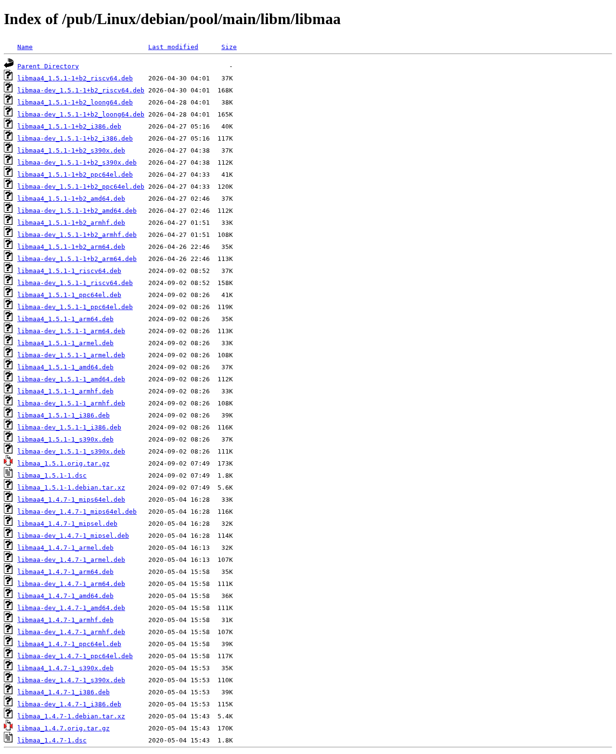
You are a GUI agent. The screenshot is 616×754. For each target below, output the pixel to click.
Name (25, 47)
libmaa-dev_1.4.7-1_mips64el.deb (77, 511)
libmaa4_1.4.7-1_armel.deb (65, 547)
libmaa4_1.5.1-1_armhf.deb (65, 391)
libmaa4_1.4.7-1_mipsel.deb (67, 523)
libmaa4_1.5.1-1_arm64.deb (65, 319)
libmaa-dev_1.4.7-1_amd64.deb (71, 607)
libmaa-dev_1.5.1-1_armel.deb (71, 355)
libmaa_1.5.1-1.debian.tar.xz (71, 487)
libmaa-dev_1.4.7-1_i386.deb (69, 704)
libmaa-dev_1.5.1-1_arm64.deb (71, 331)
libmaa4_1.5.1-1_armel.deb (65, 343)
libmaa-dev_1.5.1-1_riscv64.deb (75, 282)
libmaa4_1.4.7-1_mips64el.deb (71, 499)
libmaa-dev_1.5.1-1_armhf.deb (71, 403)
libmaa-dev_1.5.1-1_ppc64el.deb (75, 307)
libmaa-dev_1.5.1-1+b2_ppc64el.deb (80, 186)
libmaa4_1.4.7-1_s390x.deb (65, 668)
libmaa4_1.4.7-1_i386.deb (63, 692)
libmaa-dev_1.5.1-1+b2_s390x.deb (77, 162)
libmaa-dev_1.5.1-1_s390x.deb (71, 451)
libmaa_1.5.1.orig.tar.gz (63, 463)
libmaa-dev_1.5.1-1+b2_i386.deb (75, 138)
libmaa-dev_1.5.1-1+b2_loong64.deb (80, 114)
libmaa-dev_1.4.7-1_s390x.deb (71, 680)
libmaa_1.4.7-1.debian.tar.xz (71, 716)
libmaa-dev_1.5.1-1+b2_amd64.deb (77, 210)
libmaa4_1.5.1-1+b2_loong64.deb (75, 102)
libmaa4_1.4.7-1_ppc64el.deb (69, 644)
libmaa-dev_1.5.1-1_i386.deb (69, 427)
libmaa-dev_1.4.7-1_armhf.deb (71, 632)
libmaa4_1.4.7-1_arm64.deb (65, 571)
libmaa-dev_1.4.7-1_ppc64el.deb (75, 656)
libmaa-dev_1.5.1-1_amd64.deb (71, 379)
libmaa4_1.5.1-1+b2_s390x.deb (71, 150)
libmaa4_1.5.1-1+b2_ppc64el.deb (75, 174)
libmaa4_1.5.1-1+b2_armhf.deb (71, 222)
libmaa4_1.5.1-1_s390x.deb (65, 439)
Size (229, 47)
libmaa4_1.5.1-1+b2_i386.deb (69, 126)
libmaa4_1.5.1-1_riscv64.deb (69, 270)
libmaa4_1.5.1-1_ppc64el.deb (69, 295)
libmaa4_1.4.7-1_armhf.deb (65, 620)
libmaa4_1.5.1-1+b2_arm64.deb (71, 246)
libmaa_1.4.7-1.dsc (52, 740)
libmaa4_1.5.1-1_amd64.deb (65, 367)
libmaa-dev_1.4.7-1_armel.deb (71, 559)
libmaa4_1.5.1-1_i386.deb (63, 415)
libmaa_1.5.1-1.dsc (52, 475)
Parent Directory (48, 66)
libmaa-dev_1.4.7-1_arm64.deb (71, 583)
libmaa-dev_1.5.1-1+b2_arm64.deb (77, 258)
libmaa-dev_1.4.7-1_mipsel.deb (73, 535)
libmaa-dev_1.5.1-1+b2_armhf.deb (77, 234)
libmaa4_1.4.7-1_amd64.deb (65, 595)
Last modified (173, 47)
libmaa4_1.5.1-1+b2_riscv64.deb (75, 78)
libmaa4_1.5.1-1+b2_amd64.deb (71, 198)
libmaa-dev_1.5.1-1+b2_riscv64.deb (80, 90)
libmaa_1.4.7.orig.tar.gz (63, 728)
